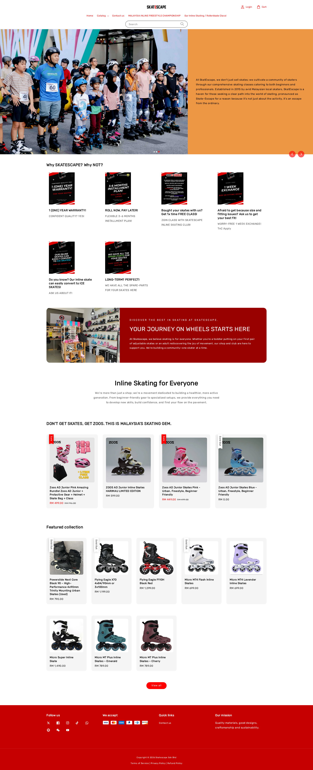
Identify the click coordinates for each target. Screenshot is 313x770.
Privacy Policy (158, 763)
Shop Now (212, 122)
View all (156, 685)
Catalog (101, 15)
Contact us (118, 15)
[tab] (154, 151)
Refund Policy (174, 763)
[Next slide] (301, 154)
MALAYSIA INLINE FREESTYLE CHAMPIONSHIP (154, 15)
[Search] (182, 24)
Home (90, 15)
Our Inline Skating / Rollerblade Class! (205, 15)
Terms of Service (140, 763)
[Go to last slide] (292, 154)
